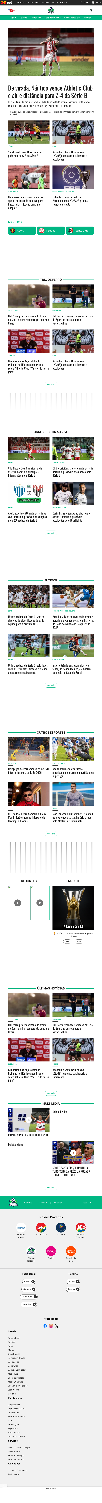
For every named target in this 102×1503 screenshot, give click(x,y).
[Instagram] (51, 1326)
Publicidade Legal (16, 1455)
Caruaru (28, 1289)
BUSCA (87, 3)
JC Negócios (13, 1362)
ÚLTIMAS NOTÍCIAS (51, 988)
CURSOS (54, 3)
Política (11, 1342)
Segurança (13, 1365)
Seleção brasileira (72, 17)
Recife (29, 1281)
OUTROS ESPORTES (51, 732)
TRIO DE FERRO (51, 280)
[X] (57, 1326)
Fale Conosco (14, 1432)
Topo (85, 1202)
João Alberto (13, 1389)
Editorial (58, 1202)
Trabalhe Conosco (16, 1436)
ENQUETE (73, 881)
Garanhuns (29, 1296)
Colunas (28, 1202)
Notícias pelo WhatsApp (19, 1447)
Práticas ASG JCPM (16, 1408)
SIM (67, 941)
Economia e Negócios (17, 1385)
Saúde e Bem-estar (17, 1369)
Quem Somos (14, 1404)
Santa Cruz (36, 17)
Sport (13, 17)
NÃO (79, 941)
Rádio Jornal (13, 1474)
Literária (12, 1393)
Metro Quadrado (15, 1381)
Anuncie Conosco (16, 1459)
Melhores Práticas (16, 1416)
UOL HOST (35, 3)
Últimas (87, 17)
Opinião (43, 1202)
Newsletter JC (14, 1451)
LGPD (10, 1420)
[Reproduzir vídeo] (17, 903)
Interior (73, 1289)
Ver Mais (51, 384)
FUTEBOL (51, 580)
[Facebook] (45, 1326)
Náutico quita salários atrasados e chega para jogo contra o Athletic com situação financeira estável (52, 113)
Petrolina (29, 1304)
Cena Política (14, 1354)
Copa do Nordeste (53, 17)
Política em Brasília (16, 1358)
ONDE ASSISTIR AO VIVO (51, 432)
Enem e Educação (16, 1377)
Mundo (11, 1350)
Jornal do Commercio (17, 1470)
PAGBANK (46, 3)
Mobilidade (13, 1373)
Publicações (13, 1424)
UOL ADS (63, 3)
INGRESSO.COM (23, 3)
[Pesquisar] (91, 10)
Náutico (23, 17)
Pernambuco (14, 1338)
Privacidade (13, 1412)
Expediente (13, 1428)
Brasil (10, 1346)
